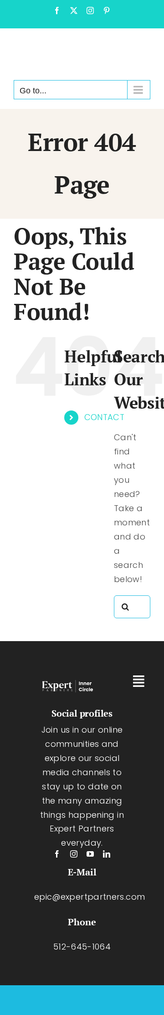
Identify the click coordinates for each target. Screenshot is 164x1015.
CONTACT (104, 417)
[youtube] (90, 854)
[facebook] (57, 854)
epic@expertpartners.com (89, 896)
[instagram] (73, 854)
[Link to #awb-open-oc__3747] (139, 681)
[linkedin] (106, 854)
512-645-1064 (82, 946)
